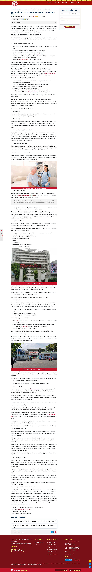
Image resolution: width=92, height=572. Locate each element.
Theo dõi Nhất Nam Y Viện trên (17, 19)
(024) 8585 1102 (20, 509)
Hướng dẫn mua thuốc (52, 542)
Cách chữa (18, 8)
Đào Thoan (32, 16)
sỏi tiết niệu (19, 320)
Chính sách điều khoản (52, 549)
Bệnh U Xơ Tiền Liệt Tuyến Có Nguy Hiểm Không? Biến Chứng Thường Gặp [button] (34, 526)
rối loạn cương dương (33, 92)
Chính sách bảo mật (52, 551)
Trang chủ (49, 2)
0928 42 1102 (28, 509)
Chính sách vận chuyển (53, 554)
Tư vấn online (76, 570)
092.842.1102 (28, 545)
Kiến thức (64, 2)
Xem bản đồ (14, 546)
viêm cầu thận (39, 54)
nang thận (25, 326)
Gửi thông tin (69, 26)
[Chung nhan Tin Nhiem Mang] (77, 559)
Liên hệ (77, 2)
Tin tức (72, 2)
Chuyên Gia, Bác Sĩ (40, 542)
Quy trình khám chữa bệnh (53, 547)
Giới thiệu (57, 2)
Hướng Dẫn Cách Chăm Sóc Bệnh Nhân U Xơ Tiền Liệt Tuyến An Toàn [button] (33, 521)
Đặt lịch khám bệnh (52, 544)
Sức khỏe (38, 544)
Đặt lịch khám (62, 570)
